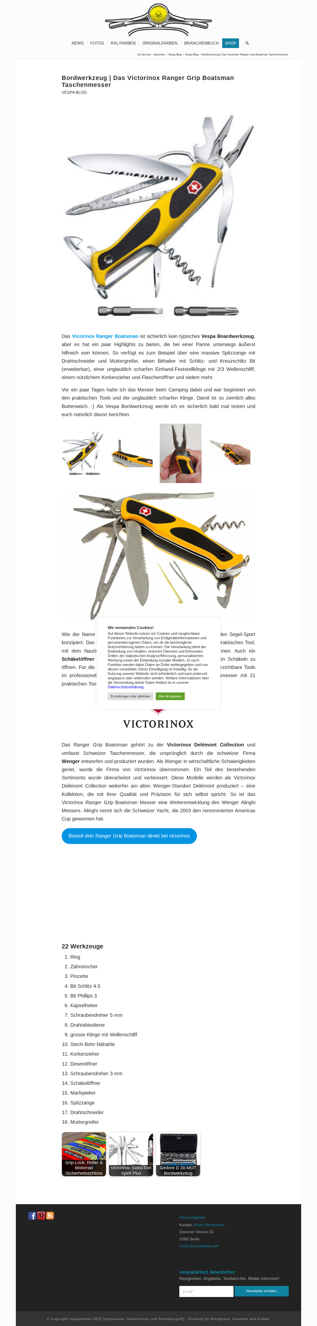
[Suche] (245, 43)
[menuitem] (77, 43)
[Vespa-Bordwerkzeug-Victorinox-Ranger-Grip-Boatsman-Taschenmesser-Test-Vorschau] (158, 217)
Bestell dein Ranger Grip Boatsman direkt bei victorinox (129, 836)
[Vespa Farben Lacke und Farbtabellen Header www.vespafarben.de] (158, 18)
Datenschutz (138, 1319)
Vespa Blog (74, 92)
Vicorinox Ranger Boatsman (105, 336)
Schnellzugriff (170, 1319)
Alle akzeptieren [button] (170, 696)
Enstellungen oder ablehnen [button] (130, 696)
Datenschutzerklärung (125, 687)
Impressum (114, 1319)
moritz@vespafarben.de (198, 1246)
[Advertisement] (158, 906)
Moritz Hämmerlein (209, 1225)
